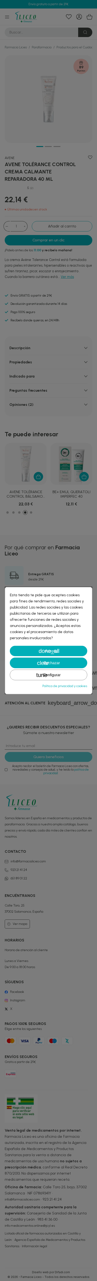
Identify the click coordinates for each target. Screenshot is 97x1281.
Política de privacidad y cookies (64, 686)
